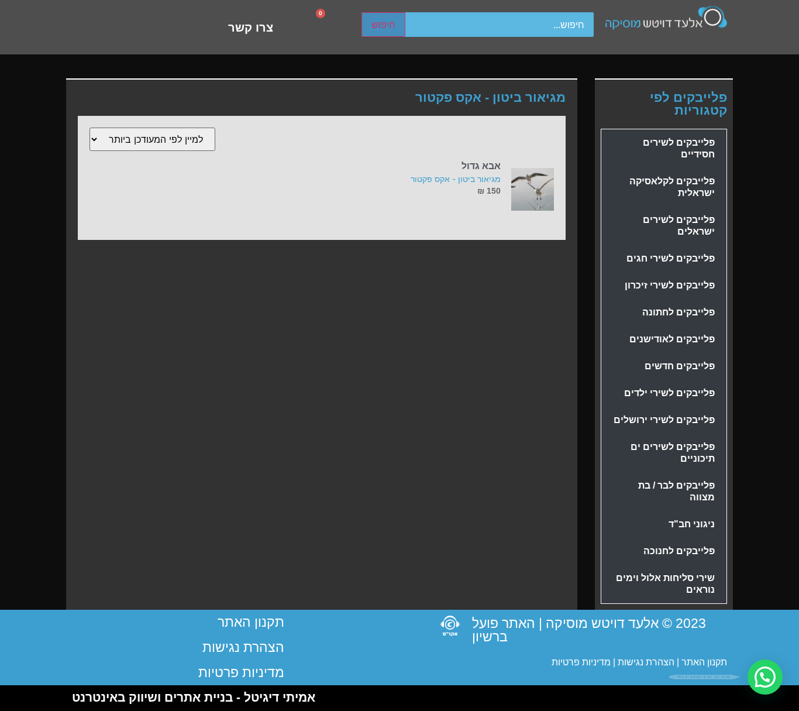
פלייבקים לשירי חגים (670, 258)
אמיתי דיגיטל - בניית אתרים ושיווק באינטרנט (193, 697)
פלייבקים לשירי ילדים (669, 393)
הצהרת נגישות (644, 662)
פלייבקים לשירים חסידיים (679, 148)
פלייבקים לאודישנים (672, 339)
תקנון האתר (704, 662)
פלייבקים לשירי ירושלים (664, 420)
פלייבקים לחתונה (678, 312)
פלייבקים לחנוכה (679, 551)
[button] (765, 677)
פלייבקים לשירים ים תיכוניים (673, 452)
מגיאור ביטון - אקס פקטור (456, 179)
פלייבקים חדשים (680, 366)
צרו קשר (250, 27)
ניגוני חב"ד (692, 524)
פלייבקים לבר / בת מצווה (676, 491)
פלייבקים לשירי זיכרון (670, 285)
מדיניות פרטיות (581, 662)
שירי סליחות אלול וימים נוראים (665, 584)
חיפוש (383, 24)
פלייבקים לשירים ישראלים (679, 225)
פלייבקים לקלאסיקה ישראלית (672, 187)
